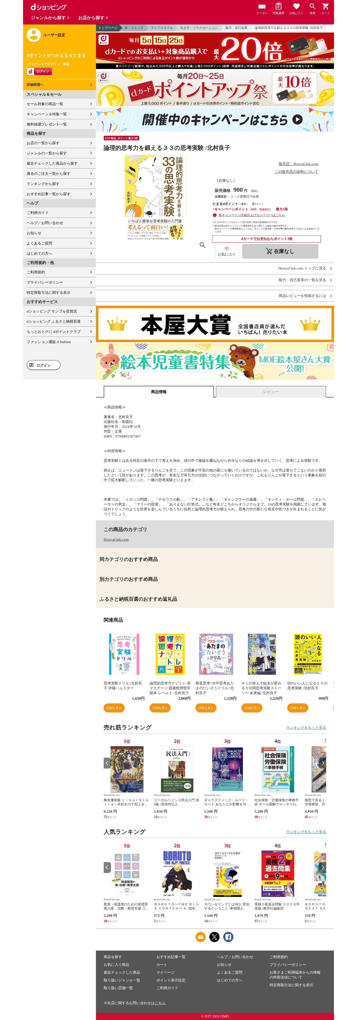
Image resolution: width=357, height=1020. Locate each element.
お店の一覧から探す (43, 143)
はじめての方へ (39, 253)
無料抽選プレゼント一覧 (47, 124)
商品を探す (113, 957)
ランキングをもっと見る (306, 728)
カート (161, 965)
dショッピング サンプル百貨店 (52, 311)
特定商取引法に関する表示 (48, 293)
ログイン (43, 365)
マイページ (165, 972)
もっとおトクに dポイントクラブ (54, 332)
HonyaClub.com (116, 539)
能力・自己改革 (236, 28)
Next (322, 763)
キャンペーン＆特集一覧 (47, 114)
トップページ (107, 28)
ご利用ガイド (38, 213)
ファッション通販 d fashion (49, 342)
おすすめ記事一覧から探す (48, 194)
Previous (107, 763)
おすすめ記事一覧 (171, 957)
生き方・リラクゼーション (199, 28)
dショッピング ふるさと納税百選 (54, 321)
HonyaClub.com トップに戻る (302, 268)
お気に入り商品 (116, 965)
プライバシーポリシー (45, 282)
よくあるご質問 (39, 243)
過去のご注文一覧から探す (48, 174)
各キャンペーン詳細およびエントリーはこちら (252, 215)
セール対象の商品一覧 (45, 104)
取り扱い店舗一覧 (118, 988)
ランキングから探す (43, 184)
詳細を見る (114, 708)
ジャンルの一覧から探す (47, 153)
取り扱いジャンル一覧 (122, 980)
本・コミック (134, 28)
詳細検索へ (35, 84)
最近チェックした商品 (122, 972)
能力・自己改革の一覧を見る (302, 280)
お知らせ (34, 233)
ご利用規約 (36, 272)
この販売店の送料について (296, 172)
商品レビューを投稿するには (302, 296)
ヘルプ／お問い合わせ (45, 223)
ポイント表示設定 (171, 980)
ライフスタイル (162, 28)
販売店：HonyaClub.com (298, 164)
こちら (160, 1003)
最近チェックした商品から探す (52, 163)
